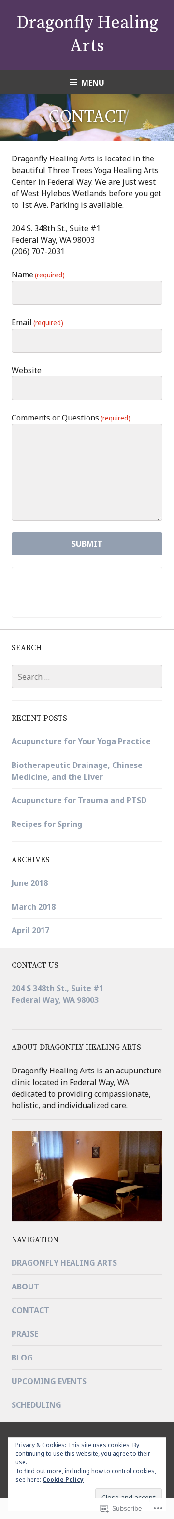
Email (37, 322)
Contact (30, 1310)
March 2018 (34, 906)
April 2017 (30, 930)
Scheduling (36, 1405)
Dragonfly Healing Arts (64, 1263)
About (25, 1286)
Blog (22, 1357)
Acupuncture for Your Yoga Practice (81, 741)
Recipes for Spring (47, 824)
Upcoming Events (49, 1381)
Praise (25, 1334)
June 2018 (30, 883)
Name (38, 274)
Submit (87, 543)
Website (27, 370)
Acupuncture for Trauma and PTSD (79, 800)
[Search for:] (87, 676)
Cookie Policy (63, 1480)
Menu (92, 82)
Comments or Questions (71, 417)
